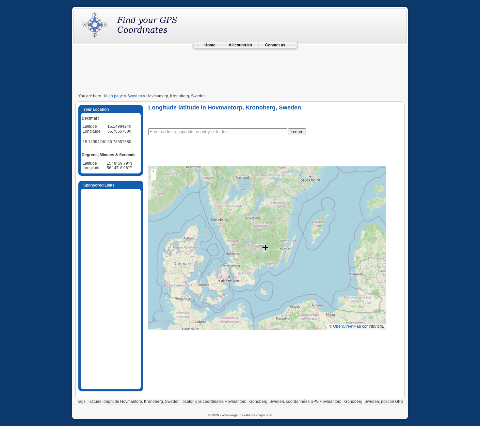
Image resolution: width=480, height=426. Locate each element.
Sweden (134, 96)
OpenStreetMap (347, 326)
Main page (113, 96)
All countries (240, 45)
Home (210, 45)
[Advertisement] (240, 69)
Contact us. (275, 45)
